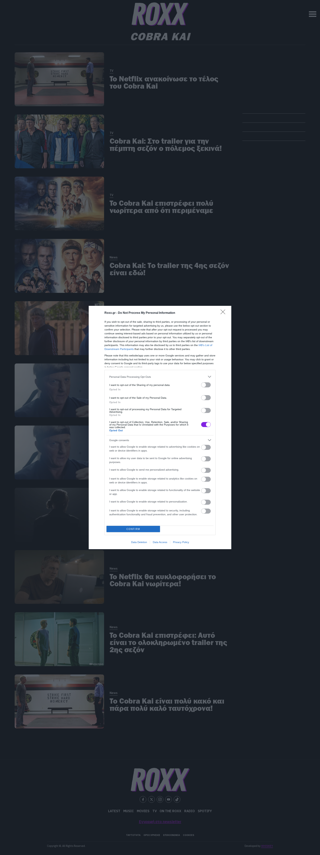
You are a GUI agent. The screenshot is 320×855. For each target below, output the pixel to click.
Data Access (160, 542)
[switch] (206, 384)
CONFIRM (133, 529)
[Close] (224, 313)
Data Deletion (139, 542)
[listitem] (160, 377)
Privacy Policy (181, 542)
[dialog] (160, 427)
